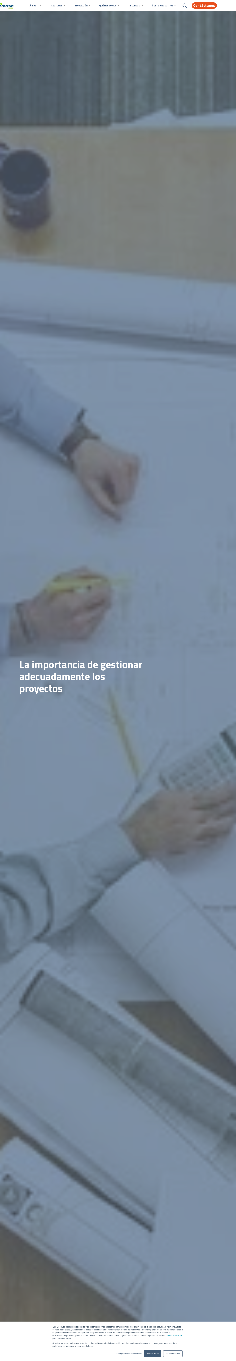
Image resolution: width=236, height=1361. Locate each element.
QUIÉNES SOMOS (108, 5)
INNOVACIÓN (81, 5)
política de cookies (174, 1335)
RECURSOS (134, 5)
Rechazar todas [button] (173, 1353)
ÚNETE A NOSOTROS (162, 5)
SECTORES (56, 5)
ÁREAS (33, 5)
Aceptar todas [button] (153, 1353)
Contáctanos (204, 5)
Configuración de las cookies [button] (129, 1353)
